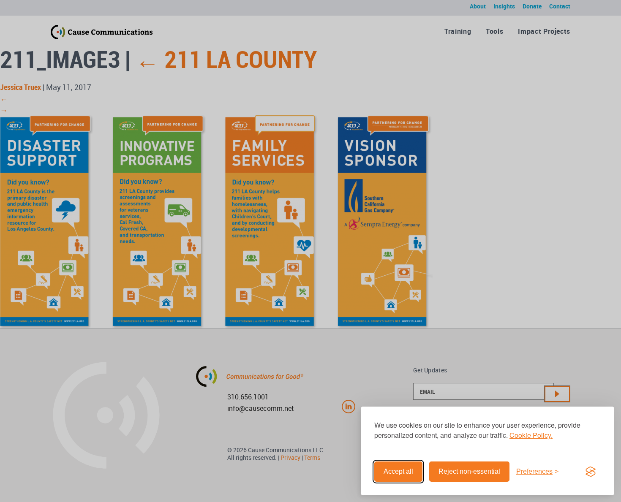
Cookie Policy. (531, 435)
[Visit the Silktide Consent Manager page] (590, 471)
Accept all (398, 471)
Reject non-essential (469, 471)
